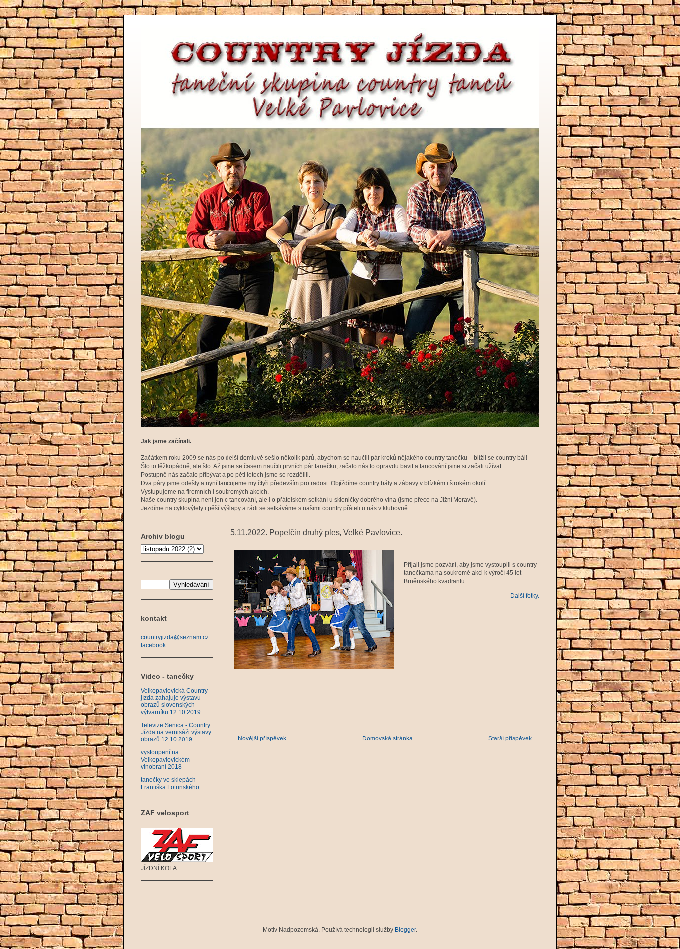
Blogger (405, 929)
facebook (153, 645)
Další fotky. (524, 595)
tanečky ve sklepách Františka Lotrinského (170, 783)
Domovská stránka (387, 738)
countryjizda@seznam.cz (175, 637)
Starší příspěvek (510, 738)
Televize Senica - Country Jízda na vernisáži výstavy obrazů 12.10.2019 (176, 732)
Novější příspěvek (262, 738)
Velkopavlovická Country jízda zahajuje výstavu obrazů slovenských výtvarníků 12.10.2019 (174, 701)
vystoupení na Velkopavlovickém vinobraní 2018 (165, 759)
